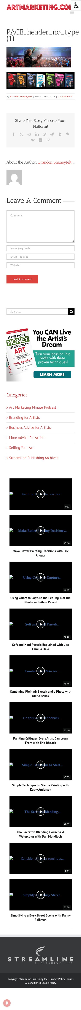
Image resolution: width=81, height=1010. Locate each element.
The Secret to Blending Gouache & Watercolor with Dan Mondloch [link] (40, 834)
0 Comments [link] (65, 96)
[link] (76, 5)
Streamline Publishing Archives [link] (33, 457)
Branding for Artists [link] (24, 417)
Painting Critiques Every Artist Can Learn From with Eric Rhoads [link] (40, 740)
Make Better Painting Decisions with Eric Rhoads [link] (41, 553)
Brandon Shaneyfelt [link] (21, 96)
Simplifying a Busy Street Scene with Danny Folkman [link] (41, 917)
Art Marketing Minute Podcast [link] (32, 407)
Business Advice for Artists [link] (30, 427)
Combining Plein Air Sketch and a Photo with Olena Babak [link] (40, 693)
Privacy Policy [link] (57, 979)
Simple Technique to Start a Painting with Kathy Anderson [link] (40, 787)
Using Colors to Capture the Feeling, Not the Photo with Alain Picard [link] (40, 600)
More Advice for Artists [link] (27, 437)
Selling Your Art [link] (21, 447)
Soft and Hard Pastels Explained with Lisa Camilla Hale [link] (40, 647)
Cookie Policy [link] (48, 982)
